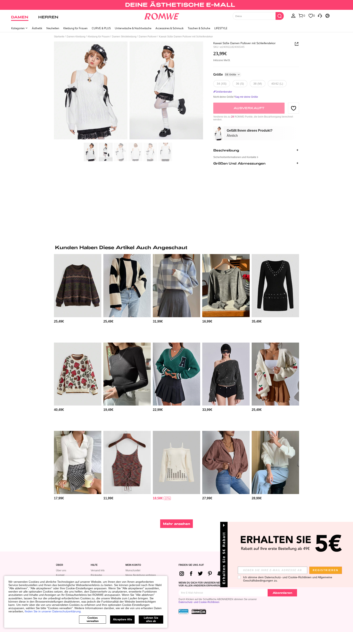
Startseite (59, 36)
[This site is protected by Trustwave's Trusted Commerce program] (183, 611)
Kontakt (60, 575)
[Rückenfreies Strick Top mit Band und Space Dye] (127, 462)
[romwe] (161, 15)
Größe (224, 74)
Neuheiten (52, 28)
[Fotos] (128, 91)
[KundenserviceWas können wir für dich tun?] (319, 15)
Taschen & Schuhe (199, 28)
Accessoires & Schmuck (169, 28)
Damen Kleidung (76, 36)
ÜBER (59, 565)
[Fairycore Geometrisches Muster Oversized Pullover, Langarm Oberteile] (77, 285)
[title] (176, 247)
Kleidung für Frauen (75, 28)
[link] (176, 5)
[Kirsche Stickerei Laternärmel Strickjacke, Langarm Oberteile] (275, 374)
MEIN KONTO (133, 565)
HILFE (94, 565)
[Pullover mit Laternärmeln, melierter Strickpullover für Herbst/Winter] (226, 285)
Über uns (61, 570)
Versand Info (98, 570)
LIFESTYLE (220, 28)
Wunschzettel (132, 570)
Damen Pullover (148, 36)
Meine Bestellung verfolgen (140, 575)
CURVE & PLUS (101, 28)
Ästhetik (37, 28)
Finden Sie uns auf (191, 565)
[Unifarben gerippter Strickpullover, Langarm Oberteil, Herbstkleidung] (77, 462)
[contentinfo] (59, 321)
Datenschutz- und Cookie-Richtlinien (199, 602)
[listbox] (293, 15)
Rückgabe (96, 575)
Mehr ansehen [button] (176, 524)
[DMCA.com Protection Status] (198, 611)
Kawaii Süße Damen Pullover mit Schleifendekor (244, 43)
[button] (293, 108)
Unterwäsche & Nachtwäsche (133, 28)
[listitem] (77, 296)
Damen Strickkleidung (124, 36)
